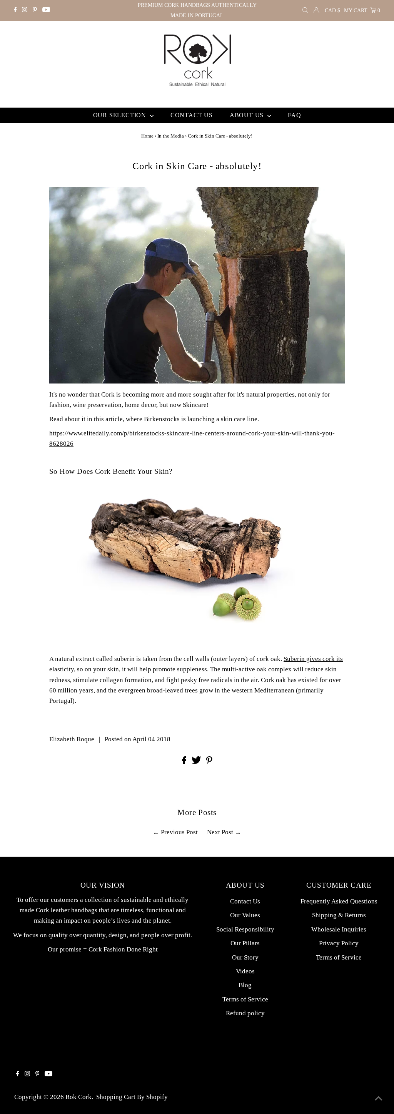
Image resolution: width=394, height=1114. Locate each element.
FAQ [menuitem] (294, 115)
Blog (245, 985)
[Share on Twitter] (197, 761)
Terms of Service (245, 999)
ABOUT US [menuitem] (247, 115)
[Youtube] (46, 10)
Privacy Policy (339, 943)
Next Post (220, 832)
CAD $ (332, 10)
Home (147, 136)
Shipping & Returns (339, 915)
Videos (245, 971)
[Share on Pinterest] (209, 761)
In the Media (170, 136)
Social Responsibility (245, 929)
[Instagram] (24, 10)
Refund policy (245, 1013)
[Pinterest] (35, 10)
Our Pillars (245, 943)
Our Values (245, 915)
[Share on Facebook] (185, 761)
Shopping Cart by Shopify (132, 1097)
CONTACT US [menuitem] (191, 115)
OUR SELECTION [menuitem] (120, 115)
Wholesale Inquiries (338, 929)
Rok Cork (78, 1097)
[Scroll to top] (378, 1098)
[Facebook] (15, 10)
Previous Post (179, 832)
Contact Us (245, 901)
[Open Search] (305, 10)
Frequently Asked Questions (339, 901)
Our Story (245, 957)
